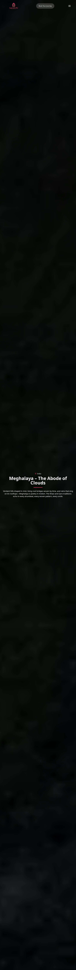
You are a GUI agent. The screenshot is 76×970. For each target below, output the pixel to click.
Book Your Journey (45, 6)
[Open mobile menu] (69, 6)
